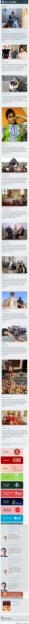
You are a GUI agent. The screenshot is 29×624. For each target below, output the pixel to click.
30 (21, 443)
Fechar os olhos (5, 145)
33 (2, 445)
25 (14, 443)
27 (17, 443)
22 (9, 443)
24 (12, 443)
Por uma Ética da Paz (14, 544)
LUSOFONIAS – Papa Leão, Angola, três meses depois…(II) (15, 529)
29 (20, 443)
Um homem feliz (5, 176)
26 (15, 443)
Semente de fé (5, 277)
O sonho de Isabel (6, 31)
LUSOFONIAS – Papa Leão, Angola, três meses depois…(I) (15, 561)
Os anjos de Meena (6, 209)
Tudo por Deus (5, 345)
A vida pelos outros (6, 94)
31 (23, 443)
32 (24, 443)
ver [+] (3, 40)
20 (6, 443)
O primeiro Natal (5, 243)
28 (18, 443)
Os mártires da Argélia (6, 397)
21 (7, 443)
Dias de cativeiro (5, 62)
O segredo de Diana (6, 428)
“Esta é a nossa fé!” (6, 311)
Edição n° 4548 (16, 601)
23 (10, 443)
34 (3, 445)
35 (5, 445)
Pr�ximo (9, 445)
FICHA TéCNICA (19, 623)
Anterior (3, 443)
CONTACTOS (25, 623)
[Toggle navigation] (25, 2)
